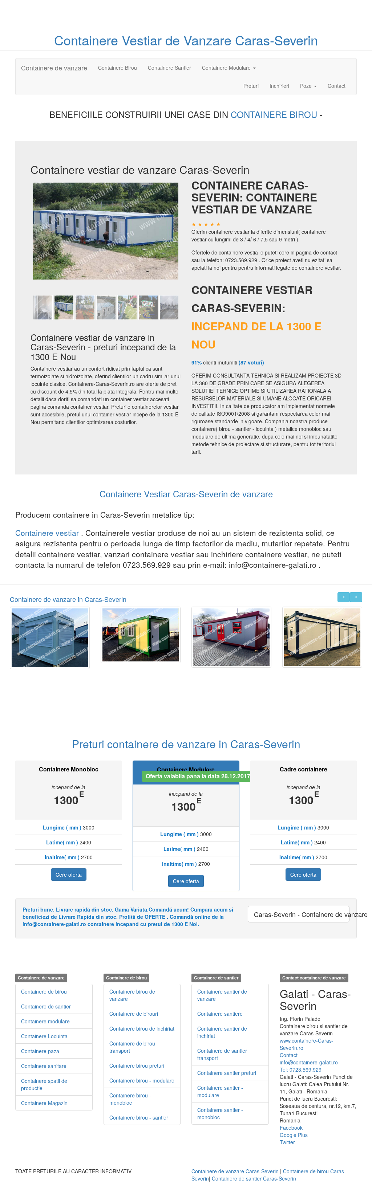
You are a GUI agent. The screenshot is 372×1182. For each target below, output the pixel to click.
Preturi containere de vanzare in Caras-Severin (186, 743)
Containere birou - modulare (141, 1080)
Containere (88, 39)
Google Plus (294, 1134)
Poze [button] (306, 85)
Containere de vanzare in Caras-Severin (68, 599)
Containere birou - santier (138, 1117)
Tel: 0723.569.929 (301, 1069)
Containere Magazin (44, 1102)
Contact (336, 85)
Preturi (253, 85)
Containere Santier (169, 67)
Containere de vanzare (54, 67)
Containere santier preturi (226, 1072)
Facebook (291, 1127)
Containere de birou (44, 991)
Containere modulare (45, 1021)
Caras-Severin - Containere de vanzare (301, 914)
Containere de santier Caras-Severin (254, 1178)
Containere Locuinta (44, 1036)
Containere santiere (220, 1013)
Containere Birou (117, 67)
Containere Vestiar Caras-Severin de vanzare (186, 493)
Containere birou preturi (136, 1065)
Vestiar (143, 39)
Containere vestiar (48, 532)
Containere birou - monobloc (130, 1099)
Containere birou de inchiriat (141, 1028)
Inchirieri (279, 85)
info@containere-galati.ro (309, 1062)
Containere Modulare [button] (227, 67)
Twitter (287, 1142)
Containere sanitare (43, 1065)
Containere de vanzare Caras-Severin (235, 1171)
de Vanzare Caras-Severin (241, 39)
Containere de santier (46, 1006)
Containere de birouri (133, 1013)
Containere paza (40, 1051)
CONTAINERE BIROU (275, 114)
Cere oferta (69, 874)
